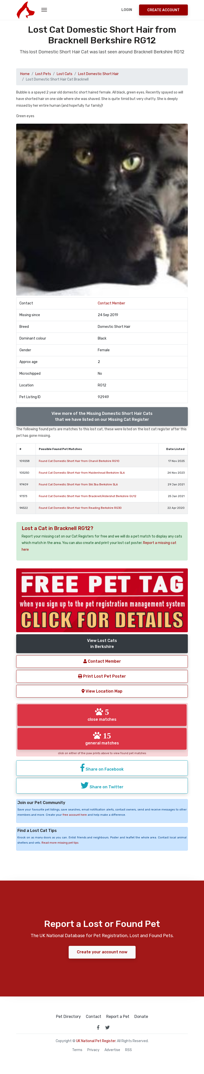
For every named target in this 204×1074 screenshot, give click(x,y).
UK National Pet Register (95, 1041)
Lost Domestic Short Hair (98, 74)
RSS (128, 1050)
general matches (102, 738)
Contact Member (111, 303)
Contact (93, 1016)
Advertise (112, 1050)
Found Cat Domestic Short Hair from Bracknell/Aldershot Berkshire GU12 (87, 496)
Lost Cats (64, 74)
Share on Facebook (104, 769)
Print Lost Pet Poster (104, 676)
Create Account (163, 10)
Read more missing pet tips (60, 842)
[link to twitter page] (107, 1027)
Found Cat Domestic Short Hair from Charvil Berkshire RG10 (79, 461)
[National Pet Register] (25, 10)
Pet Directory (68, 1016)
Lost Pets (43, 74)
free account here (74, 814)
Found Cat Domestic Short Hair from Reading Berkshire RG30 (80, 508)
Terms (77, 1050)
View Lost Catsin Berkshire (102, 643)
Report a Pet (117, 1016)
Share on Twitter (106, 787)
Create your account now (102, 952)
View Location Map (103, 691)
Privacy (93, 1050)
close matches (102, 715)
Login (126, 10)
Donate (141, 1016)
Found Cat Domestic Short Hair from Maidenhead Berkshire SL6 (82, 472)
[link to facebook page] (98, 1027)
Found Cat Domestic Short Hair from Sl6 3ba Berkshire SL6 (78, 484)
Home (25, 74)
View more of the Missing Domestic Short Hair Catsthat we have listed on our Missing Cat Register (102, 416)
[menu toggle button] (44, 10)
